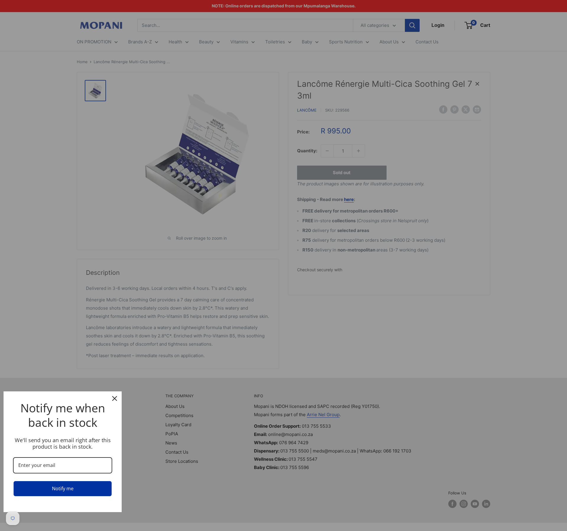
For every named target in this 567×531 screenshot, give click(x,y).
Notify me (63, 488)
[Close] (114, 398)
